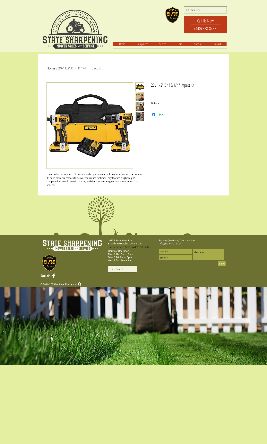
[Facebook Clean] (53, 276)
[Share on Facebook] (153, 114)
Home (51, 68)
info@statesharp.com (170, 243)
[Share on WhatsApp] (161, 114)
